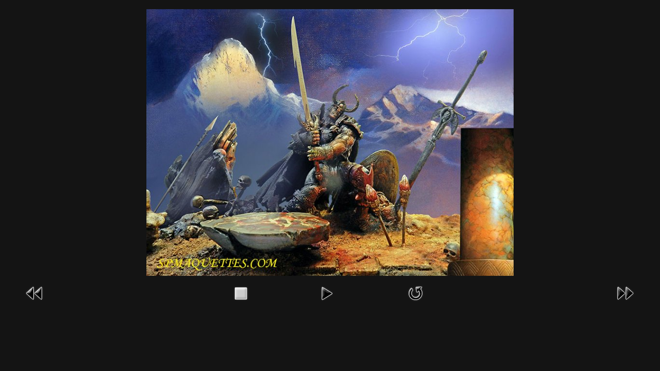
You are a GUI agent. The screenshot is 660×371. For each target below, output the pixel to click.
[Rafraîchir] (415, 292)
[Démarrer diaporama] (326, 292)
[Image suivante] (625, 292)
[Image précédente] (34, 292)
